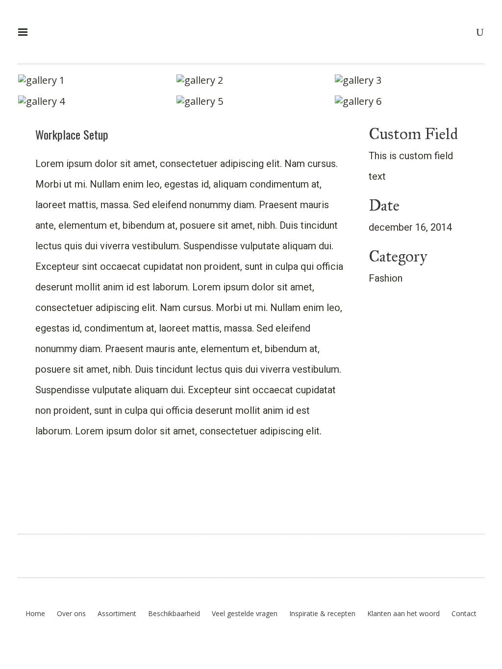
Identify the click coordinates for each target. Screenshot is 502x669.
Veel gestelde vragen (244, 613)
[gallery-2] (251, 80)
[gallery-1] (92, 80)
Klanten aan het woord (403, 613)
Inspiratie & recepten (322, 613)
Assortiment (117, 613)
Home (35, 613)
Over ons (71, 613)
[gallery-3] (409, 80)
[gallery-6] (409, 101)
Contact (464, 613)
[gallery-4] (92, 101)
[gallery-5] (251, 101)
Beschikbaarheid (174, 613)
